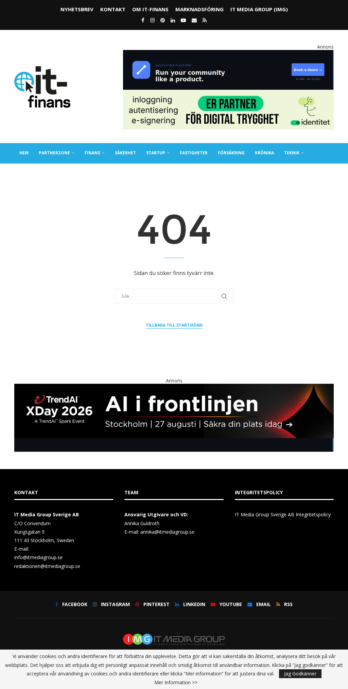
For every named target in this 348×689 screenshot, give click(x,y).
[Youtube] (183, 20)
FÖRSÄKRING (231, 153)
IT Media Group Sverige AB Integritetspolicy (283, 514)
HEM (24, 153)
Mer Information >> (175, 682)
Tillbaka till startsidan (174, 325)
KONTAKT (112, 9)
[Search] (330, 193)
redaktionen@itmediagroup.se (47, 566)
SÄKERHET (125, 153)
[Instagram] (152, 20)
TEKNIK (291, 153)
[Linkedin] (173, 20)
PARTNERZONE (54, 153)
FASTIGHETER (194, 153)
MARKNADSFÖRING (199, 9)
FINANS (92, 153)
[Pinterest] (162, 20)
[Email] (194, 20)
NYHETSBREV (76, 9)
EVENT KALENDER (88, 173)
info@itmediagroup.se (38, 557)
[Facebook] (142, 20)
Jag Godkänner (300, 673)
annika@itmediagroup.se (167, 532)
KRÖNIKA (264, 153)
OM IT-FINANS (150, 9)
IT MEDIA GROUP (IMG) (259, 9)
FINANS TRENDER (37, 173)
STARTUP (155, 153)
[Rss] (205, 20)
